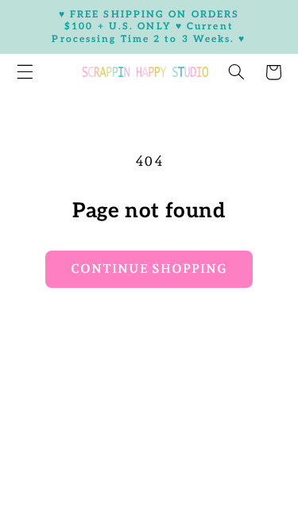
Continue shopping (149, 268)
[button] (236, 72)
